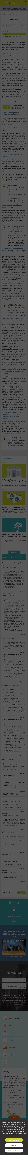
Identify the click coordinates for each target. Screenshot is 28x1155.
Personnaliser (14, 1145)
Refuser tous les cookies (14, 1150)
